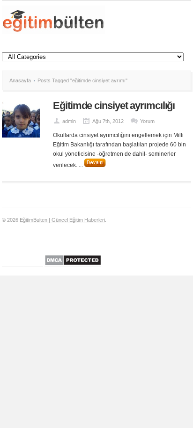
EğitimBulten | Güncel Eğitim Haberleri (62, 220)
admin (69, 121)
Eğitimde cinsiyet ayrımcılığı (114, 105)
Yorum (147, 121)
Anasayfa (20, 80)
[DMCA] (73, 264)
